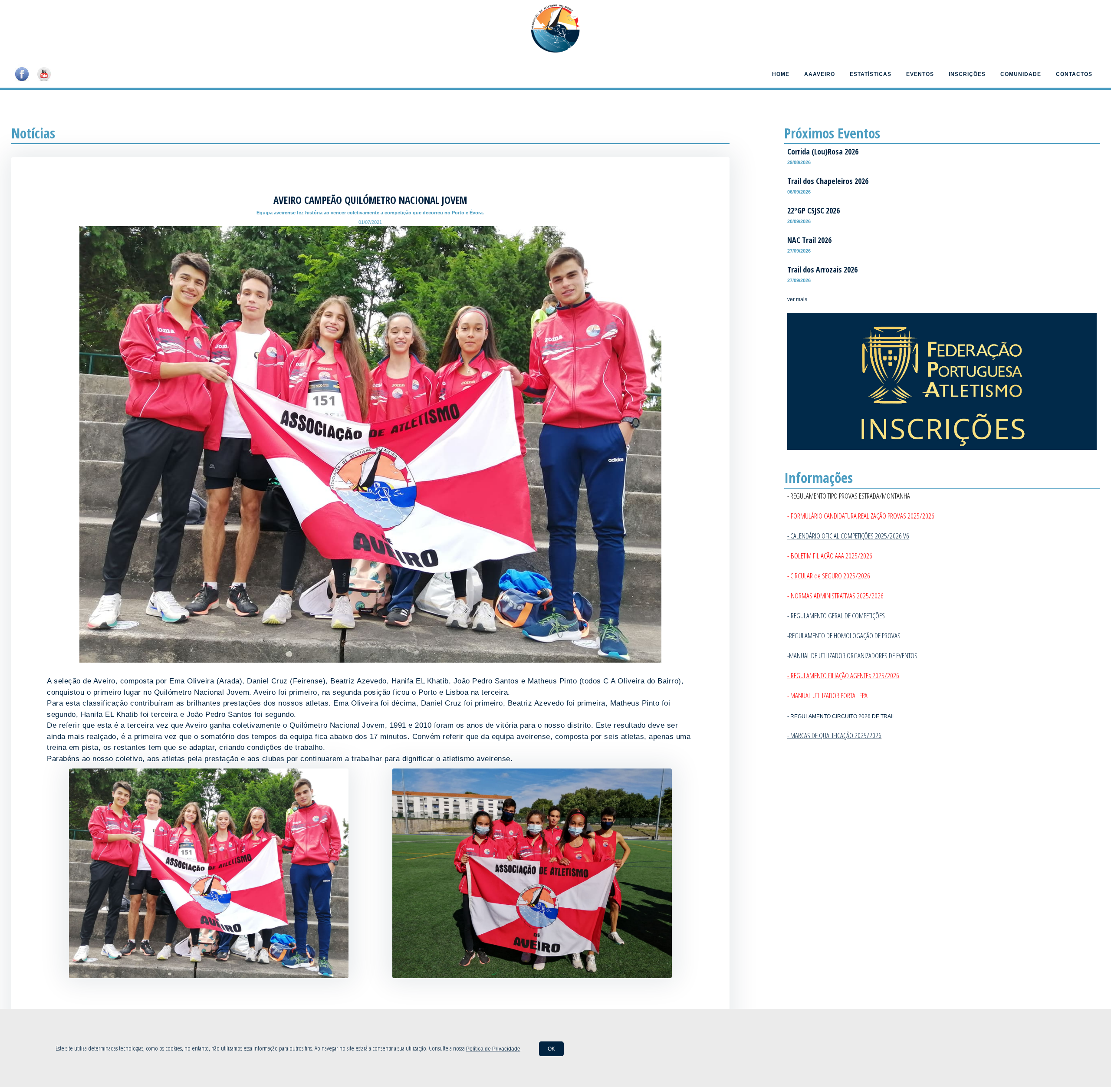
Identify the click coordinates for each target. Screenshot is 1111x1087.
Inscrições (967, 74)
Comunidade (1020, 74)
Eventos (920, 74)
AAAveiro (819, 74)
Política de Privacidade (493, 1049)
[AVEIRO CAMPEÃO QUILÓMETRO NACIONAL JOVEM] (208, 976)
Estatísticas (870, 74)
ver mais (797, 299)
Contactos (1074, 74)
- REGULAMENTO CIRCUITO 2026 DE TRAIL (841, 716)
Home (780, 74)
